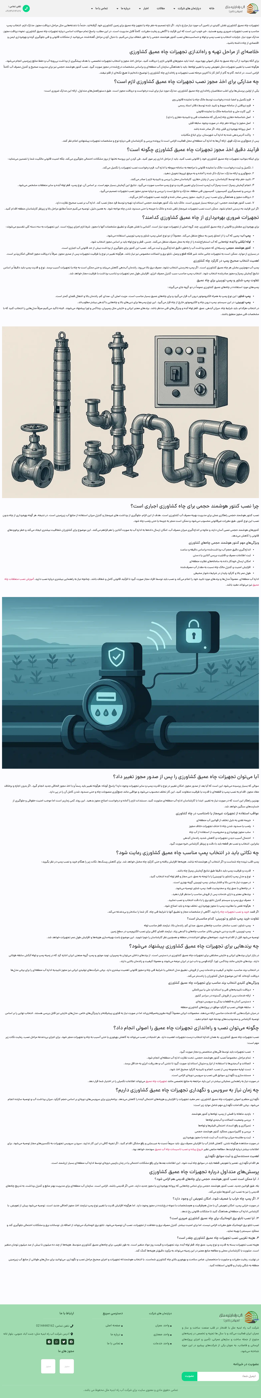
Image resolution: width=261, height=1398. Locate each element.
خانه (211, 8)
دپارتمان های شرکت (189, 8)
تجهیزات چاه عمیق (156, 1081)
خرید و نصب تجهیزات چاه (234, 912)
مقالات (161, 8)
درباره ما (125, 8)
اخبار (146, 8)
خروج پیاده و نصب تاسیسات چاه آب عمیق (179, 1149)
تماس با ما (101, 8)
